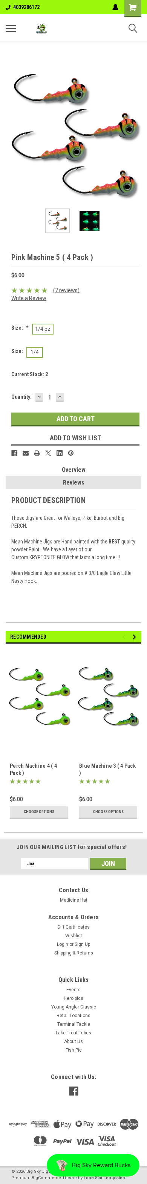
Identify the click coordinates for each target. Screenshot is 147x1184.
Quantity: (21, 397)
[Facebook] (14, 453)
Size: (20, 328)
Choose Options (39, 812)
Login (62, 944)
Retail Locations (73, 1015)
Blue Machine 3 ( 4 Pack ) (107, 769)
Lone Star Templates (104, 1177)
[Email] (26, 453)
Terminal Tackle (73, 1024)
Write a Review (28, 298)
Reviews (73, 482)
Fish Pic (74, 1050)
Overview (74, 469)
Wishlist (73, 935)
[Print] (37, 453)
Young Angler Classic (73, 1007)
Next (135, 135)
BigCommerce (46, 1177)
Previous (11, 135)
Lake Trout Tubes (73, 1032)
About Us (73, 1041)
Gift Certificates (73, 927)
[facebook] (73, 1091)
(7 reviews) (66, 290)
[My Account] (115, 7)
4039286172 (26, 7)
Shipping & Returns (73, 953)
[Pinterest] (71, 453)
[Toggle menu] (11, 28)
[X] (48, 453)
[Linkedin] (60, 453)
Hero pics (73, 998)
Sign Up (82, 944)
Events (73, 989)
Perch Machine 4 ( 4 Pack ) (33, 769)
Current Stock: (29, 374)
